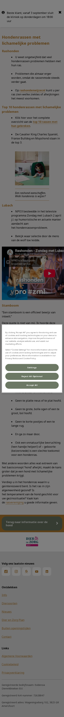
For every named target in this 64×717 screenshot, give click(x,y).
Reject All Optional (32, 376)
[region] (32, 358)
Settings (32, 367)
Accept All (32, 385)
